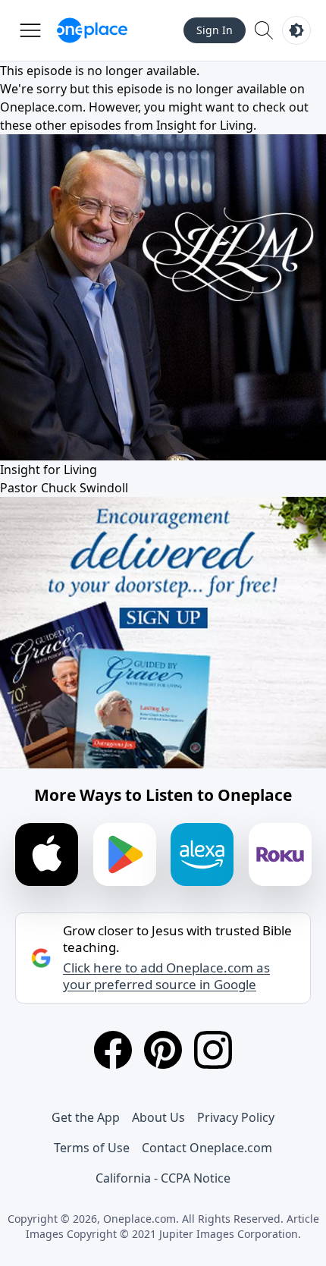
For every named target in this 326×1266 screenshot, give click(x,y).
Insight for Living (204, 125)
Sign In (214, 30)
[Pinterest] (163, 1050)
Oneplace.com (41, 107)
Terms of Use (92, 1147)
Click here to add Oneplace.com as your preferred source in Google (166, 976)
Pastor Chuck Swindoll (64, 487)
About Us (158, 1117)
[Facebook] (113, 1050)
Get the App (86, 1117)
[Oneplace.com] (92, 30)
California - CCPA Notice (163, 1178)
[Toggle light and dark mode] (296, 30)
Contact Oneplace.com (207, 1147)
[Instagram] (213, 1050)
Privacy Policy (235, 1117)
